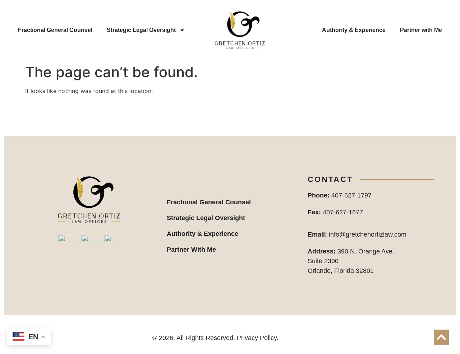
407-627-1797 (351, 195)
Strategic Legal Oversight (141, 30)
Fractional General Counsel (55, 30)
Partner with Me (421, 30)
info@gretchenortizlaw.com (367, 234)
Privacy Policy (256, 337)
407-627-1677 (342, 212)
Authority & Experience (354, 30)
